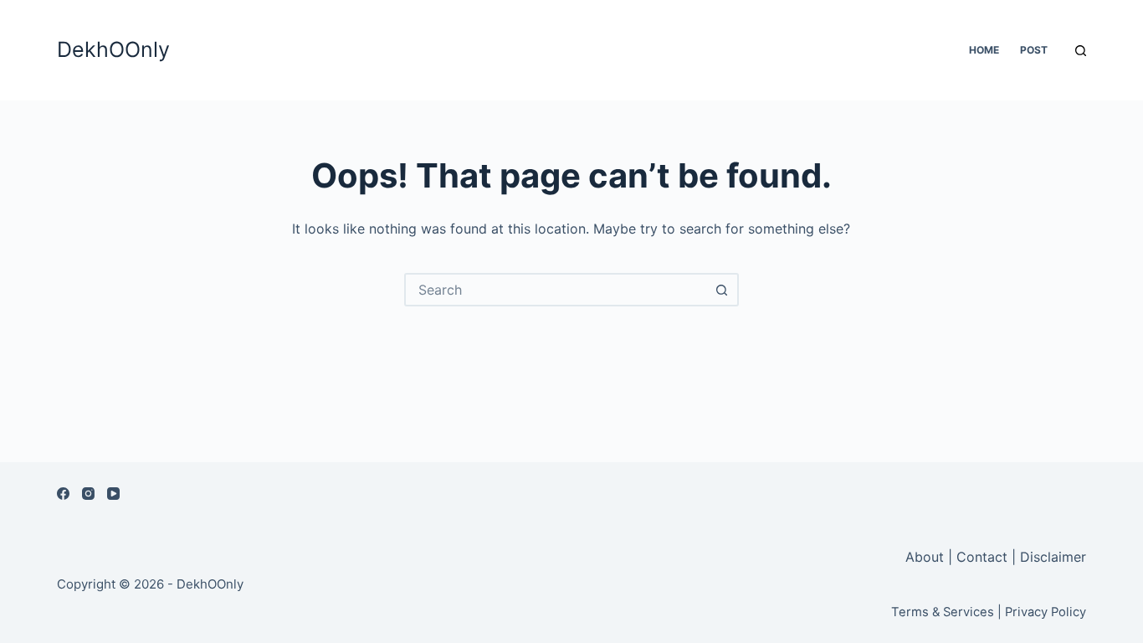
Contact (981, 556)
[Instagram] (88, 493)
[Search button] (722, 290)
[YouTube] (113, 493)
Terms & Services (942, 612)
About (926, 556)
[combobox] (556, 289)
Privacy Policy (1045, 612)
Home (984, 50)
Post (1034, 50)
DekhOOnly (113, 49)
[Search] (1080, 50)
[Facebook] (63, 493)
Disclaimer (1053, 556)
